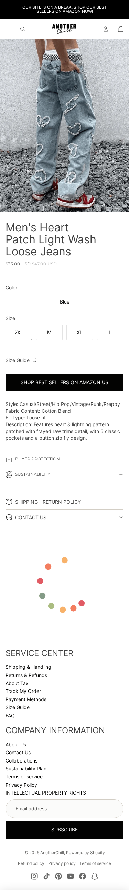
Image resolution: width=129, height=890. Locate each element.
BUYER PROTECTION (37, 458)
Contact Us (18, 752)
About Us (16, 744)
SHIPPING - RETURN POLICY (48, 502)
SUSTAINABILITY (32, 474)
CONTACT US (30, 517)
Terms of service (24, 776)
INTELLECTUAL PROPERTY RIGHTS (46, 793)
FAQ (10, 715)
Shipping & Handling (28, 667)
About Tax (17, 683)
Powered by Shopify (85, 852)
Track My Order (23, 691)
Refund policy (31, 863)
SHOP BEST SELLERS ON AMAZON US (64, 382)
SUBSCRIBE (64, 829)
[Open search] (22, 29)
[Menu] (8, 29)
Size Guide (18, 360)
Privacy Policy (21, 785)
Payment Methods (26, 699)
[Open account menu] (105, 29)
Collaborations (21, 761)
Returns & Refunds (26, 675)
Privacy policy (62, 863)
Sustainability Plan (26, 768)
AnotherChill (52, 852)
